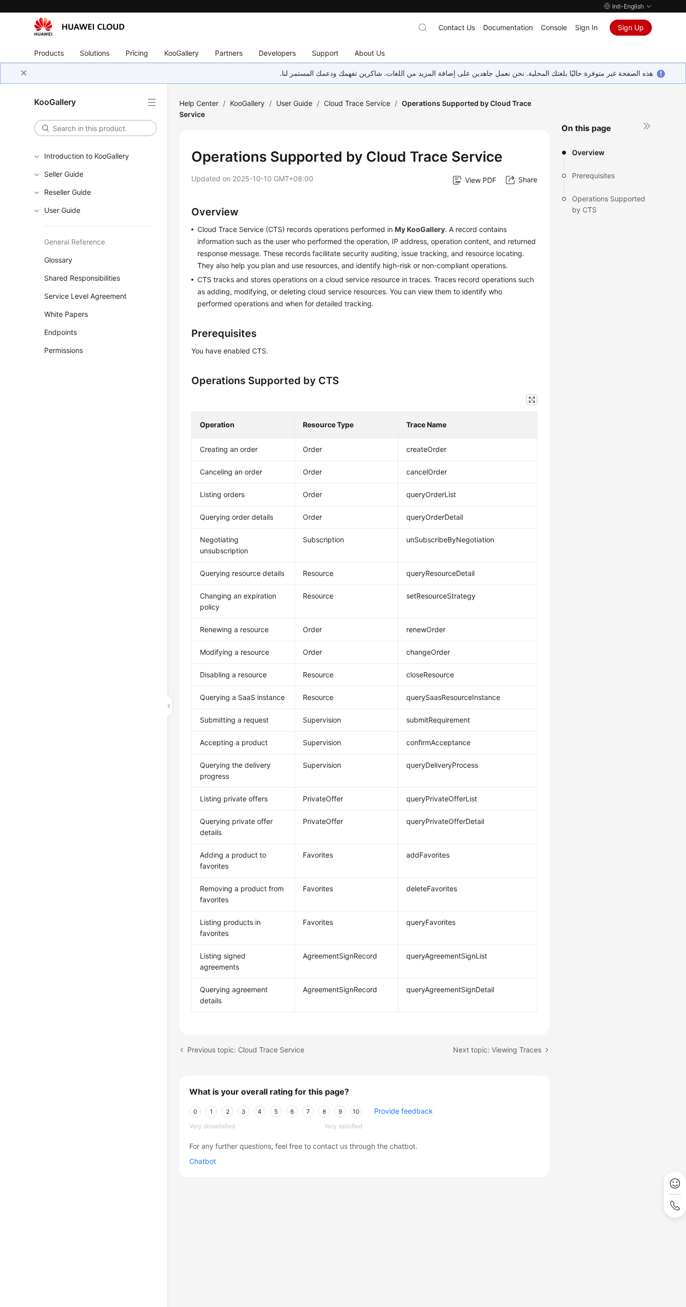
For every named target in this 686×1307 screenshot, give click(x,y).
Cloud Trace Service (357, 103)
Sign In (586, 27)
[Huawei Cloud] (79, 27)
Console (554, 27)
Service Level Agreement (85, 296)
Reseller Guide (67, 192)
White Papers (66, 314)
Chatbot (202, 1161)
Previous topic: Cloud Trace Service (245, 1049)
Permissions (63, 350)
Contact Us (456, 27)
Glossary (58, 260)
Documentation (508, 27)
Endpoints (60, 332)
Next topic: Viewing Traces (497, 1049)
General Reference (74, 241)
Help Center (198, 103)
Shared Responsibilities (82, 278)
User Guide (62, 210)
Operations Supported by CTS (608, 204)
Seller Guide (63, 174)
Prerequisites (593, 175)
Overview (588, 152)
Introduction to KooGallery (86, 156)
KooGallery (247, 103)
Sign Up (631, 27)
